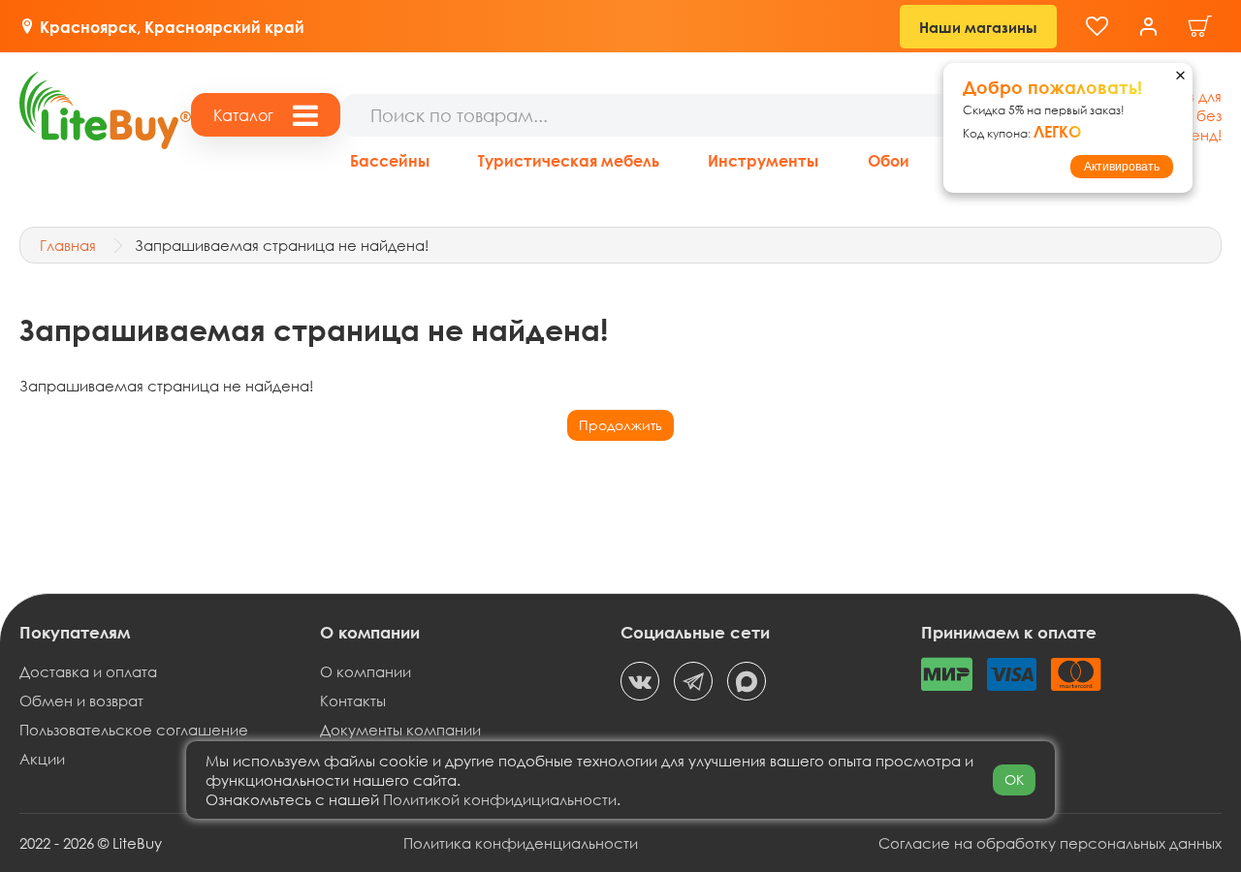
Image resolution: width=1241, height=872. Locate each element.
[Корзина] (1200, 26)
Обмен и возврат (81, 700)
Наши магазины (978, 27)
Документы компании (400, 729)
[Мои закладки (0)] (1097, 26)
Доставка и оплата (88, 671)
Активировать (1122, 166)
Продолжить (620, 425)
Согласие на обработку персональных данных (1050, 843)
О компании (365, 671)
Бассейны (390, 160)
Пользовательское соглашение (133, 729)
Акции (42, 758)
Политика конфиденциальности (520, 843)
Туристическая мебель (568, 160)
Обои (888, 160)
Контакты (353, 700)
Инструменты (763, 160)
